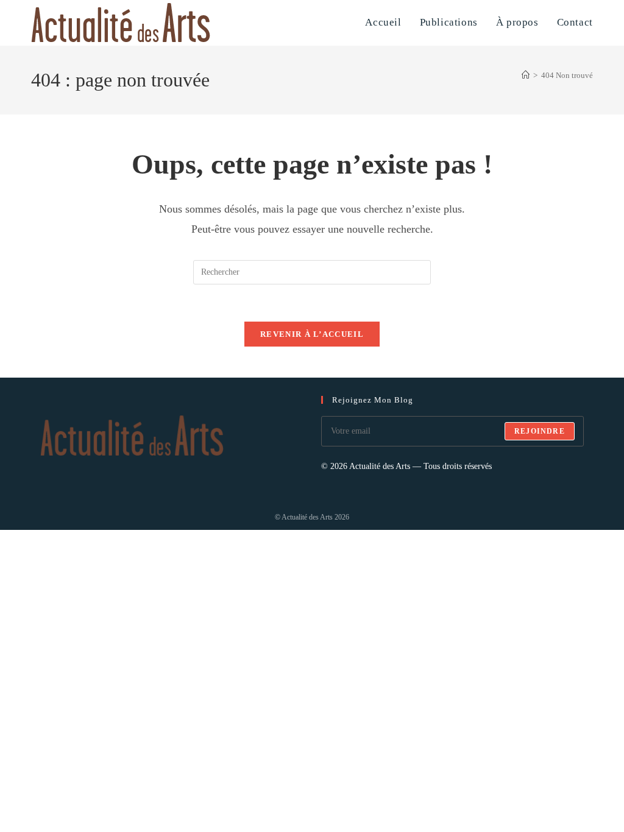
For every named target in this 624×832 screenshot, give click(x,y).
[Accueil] (526, 75)
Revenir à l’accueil (312, 334)
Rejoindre (539, 431)
